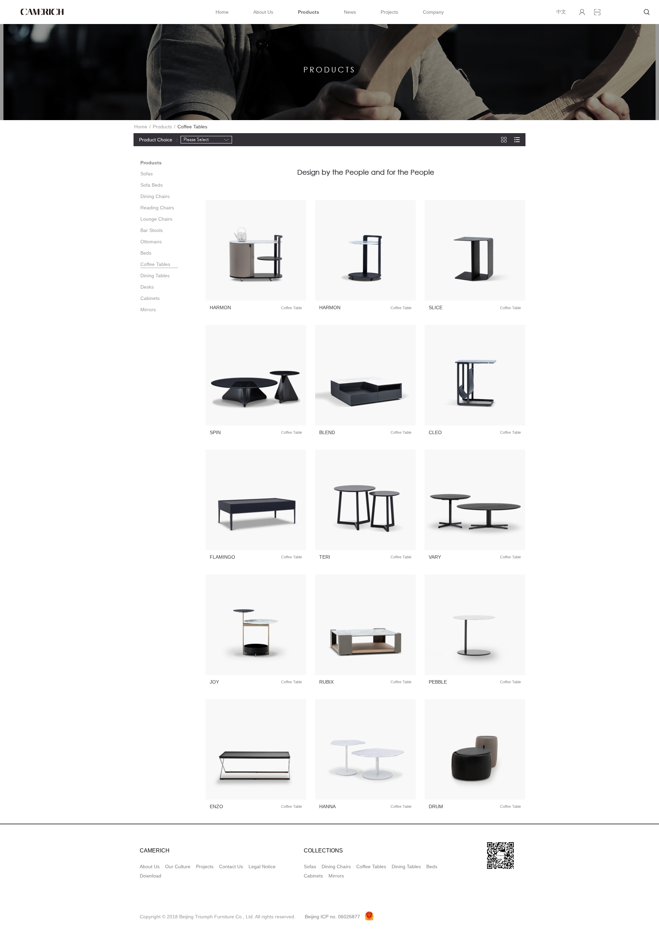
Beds (145, 253)
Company (433, 12)
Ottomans (151, 241)
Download (150, 876)
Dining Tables (155, 275)
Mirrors (148, 309)
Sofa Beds (151, 185)
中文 (561, 11)
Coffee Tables (155, 264)
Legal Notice (262, 866)
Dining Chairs (155, 196)
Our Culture (177, 866)
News (350, 12)
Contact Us (231, 866)
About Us (263, 12)
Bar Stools (151, 230)
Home (222, 12)
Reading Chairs (157, 207)
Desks (147, 287)
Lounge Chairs (156, 219)
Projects (389, 12)
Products (308, 12)
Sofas (146, 173)
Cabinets (150, 298)
